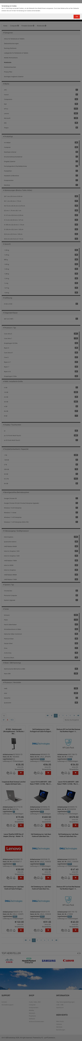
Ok (77, 16)
